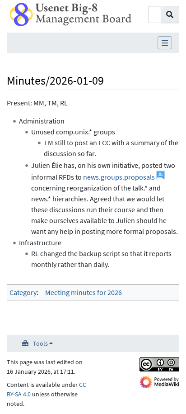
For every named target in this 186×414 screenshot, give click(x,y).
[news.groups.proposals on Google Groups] (160, 176)
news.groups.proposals (119, 176)
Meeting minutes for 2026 (83, 292)
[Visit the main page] (71, 13)
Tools (40, 343)
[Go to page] (170, 14)
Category (23, 292)
